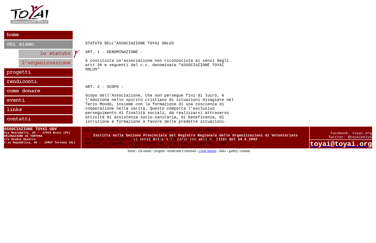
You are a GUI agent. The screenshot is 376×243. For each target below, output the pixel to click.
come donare (207, 151)
